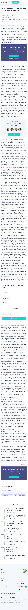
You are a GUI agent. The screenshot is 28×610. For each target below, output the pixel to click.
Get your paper (14, 477)
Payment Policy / (4, 595)
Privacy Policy (10, 595)
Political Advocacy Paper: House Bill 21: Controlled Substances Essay (15, 529)
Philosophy (11, 15)
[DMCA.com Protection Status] (24, 571)
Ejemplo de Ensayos (5, 578)
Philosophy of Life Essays (7, 490)
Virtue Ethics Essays (21, 493)
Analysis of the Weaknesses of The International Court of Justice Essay (14, 522)
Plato (9, 17)
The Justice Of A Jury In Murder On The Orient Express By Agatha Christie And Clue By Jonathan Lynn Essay (15, 516)
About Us (3, 569)
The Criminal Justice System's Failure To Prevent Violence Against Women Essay (15, 542)
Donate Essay (4, 575)
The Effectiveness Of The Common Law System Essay (15, 548)
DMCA (2, 581)
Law (7, 15)
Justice (6, 17)
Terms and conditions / (5, 593)
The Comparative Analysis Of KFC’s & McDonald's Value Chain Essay (15, 509)
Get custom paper (14, 56)
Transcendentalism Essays (7, 495)
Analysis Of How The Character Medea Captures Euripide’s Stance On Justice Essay (15, 556)
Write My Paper (14, 318)
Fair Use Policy (12, 593)
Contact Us (3, 572)
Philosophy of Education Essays (8, 493)
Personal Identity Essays (20, 495)
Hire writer (15, 2)
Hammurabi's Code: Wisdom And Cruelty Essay (16, 535)
